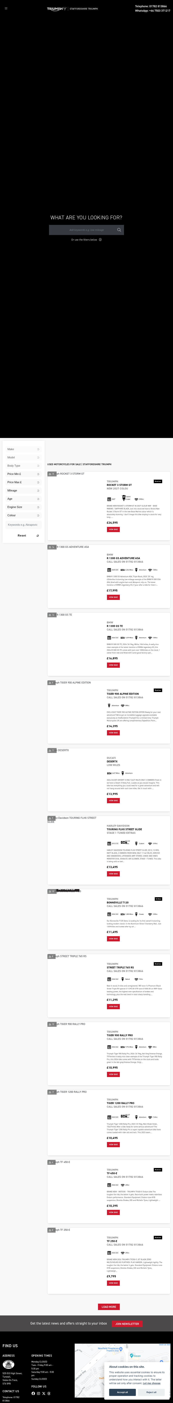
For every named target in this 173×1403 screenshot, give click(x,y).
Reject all (151, 1392)
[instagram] (39, 1393)
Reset (22, 535)
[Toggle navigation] (6, 8)
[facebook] (34, 1393)
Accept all (122, 1392)
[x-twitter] (44, 1393)
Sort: (52, 444)
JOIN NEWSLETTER (127, 1324)
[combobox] (23, 449)
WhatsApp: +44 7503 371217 (152, 11)
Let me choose (151, 1383)
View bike (113, 529)
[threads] (49, 1393)
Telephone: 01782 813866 (151, 6)
